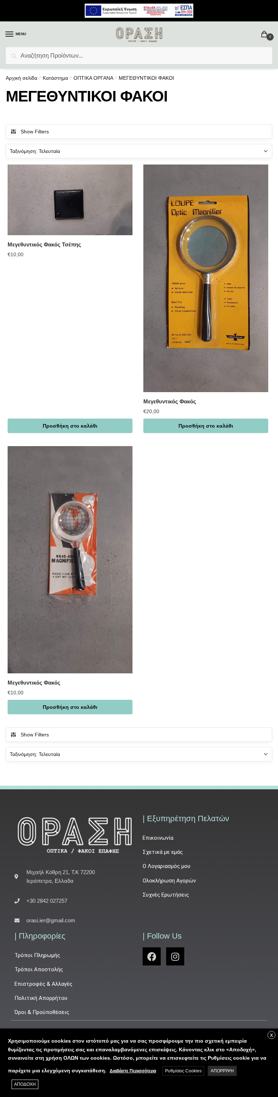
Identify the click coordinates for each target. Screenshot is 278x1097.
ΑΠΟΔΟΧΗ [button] (25, 1084)
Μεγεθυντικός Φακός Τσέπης (44, 244)
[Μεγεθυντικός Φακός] (205, 278)
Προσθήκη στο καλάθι (70, 426)
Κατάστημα (55, 78)
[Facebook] (152, 956)
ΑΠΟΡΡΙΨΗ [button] (222, 1070)
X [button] (271, 1035)
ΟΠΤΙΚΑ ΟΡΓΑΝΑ (93, 78)
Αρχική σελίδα (21, 78)
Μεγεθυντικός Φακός (169, 401)
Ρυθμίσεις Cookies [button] (183, 1070)
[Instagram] (175, 956)
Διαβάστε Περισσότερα (133, 1070)
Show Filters (35, 131)
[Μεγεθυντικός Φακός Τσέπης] (70, 200)
